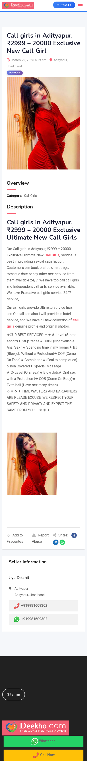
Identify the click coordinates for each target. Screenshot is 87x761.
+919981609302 (34, 619)
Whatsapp (47, 741)
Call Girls (30, 196)
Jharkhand (14, 66)
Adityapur (60, 60)
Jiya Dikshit (19, 577)
